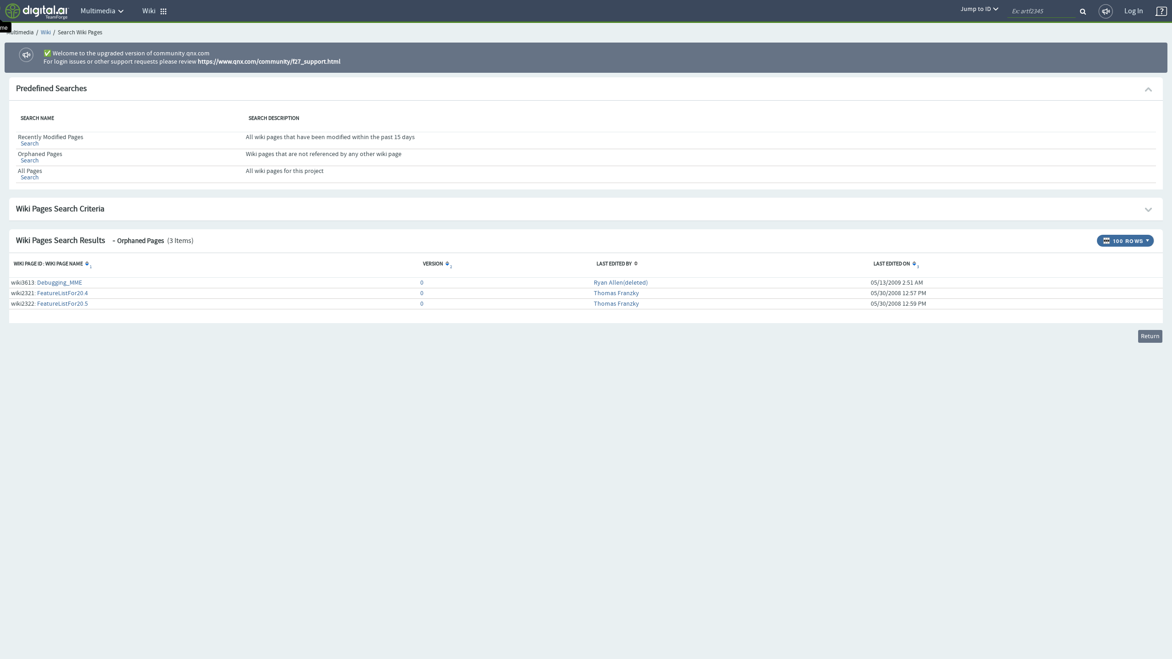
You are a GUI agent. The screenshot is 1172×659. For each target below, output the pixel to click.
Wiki (46, 33)
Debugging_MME (59, 283)
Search (30, 144)
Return (1150, 336)
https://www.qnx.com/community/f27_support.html (269, 62)
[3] (913, 264)
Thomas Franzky (616, 293)
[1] (86, 264)
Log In (1133, 11)
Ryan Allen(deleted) (621, 283)
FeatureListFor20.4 (62, 293)
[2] (446, 264)
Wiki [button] (151, 11)
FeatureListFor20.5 (62, 304)
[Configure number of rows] (1149, 238)
